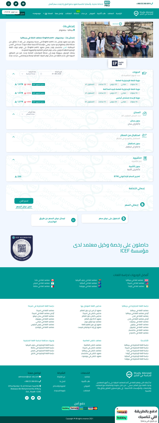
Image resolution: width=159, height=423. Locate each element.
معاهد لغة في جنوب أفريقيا (86, 280)
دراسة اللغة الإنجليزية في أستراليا (136, 356)
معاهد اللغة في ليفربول (139, 327)
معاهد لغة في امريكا (135, 283)
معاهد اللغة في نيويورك (44, 319)
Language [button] (37, 13)
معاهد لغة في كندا (42, 280)
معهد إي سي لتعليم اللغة (91, 324)
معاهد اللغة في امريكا (45, 310)
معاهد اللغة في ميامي (45, 321)
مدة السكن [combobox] (30, 114)
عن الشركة (61, 376)
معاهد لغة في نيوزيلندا (88, 286)
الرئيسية (118, 13)
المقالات (68, 13)
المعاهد (111, 13)
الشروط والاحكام (59, 386)
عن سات (84, 13)
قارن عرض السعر (24, 207)
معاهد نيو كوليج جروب (92, 321)
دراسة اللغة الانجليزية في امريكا (136, 348)
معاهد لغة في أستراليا (88, 283)
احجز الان (24, 201)
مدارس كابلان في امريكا (92, 313)
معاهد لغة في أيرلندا (136, 286)
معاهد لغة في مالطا (41, 286)
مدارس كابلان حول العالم (91, 316)
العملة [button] (48, 13)
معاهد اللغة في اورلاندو (44, 327)
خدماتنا (76, 13)
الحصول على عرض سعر (109, 218)
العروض (92, 13)
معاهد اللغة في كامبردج (138, 333)
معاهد (87, 376)
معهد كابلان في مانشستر (91, 353)
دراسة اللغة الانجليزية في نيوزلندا (136, 359)
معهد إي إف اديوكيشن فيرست (89, 327)
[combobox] (51, 74)
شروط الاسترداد (59, 390)
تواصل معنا (59, 13)
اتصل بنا (62, 381)
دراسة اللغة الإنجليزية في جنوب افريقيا (40, 345)
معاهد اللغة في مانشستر (138, 330)
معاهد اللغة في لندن (140, 316)
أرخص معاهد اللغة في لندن (138, 319)
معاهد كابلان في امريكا (91, 348)
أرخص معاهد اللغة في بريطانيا (137, 313)
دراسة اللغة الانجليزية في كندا (137, 350)
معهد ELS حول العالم (92, 319)
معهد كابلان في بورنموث (91, 356)
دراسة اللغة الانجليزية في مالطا (42, 348)
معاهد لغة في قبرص (41, 283)
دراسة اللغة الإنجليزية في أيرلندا (137, 353)
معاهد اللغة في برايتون (139, 324)
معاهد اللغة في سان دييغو (43, 316)
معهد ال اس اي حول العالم (90, 310)
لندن (65, 47)
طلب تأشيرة (101, 13)
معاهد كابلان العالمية (92, 345)
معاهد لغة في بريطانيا (134, 280)
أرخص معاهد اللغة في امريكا (43, 313)
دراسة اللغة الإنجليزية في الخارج (42, 353)
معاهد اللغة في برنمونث (138, 321)
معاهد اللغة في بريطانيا (139, 310)
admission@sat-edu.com (28, 376)
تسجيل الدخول (20, 13)
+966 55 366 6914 (144, 3)
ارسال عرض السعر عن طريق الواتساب (52, 220)
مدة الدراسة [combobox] (30, 73)
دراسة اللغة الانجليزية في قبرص (42, 350)
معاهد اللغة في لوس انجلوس (42, 324)
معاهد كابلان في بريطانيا (91, 350)
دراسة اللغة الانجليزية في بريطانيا (136, 345)
